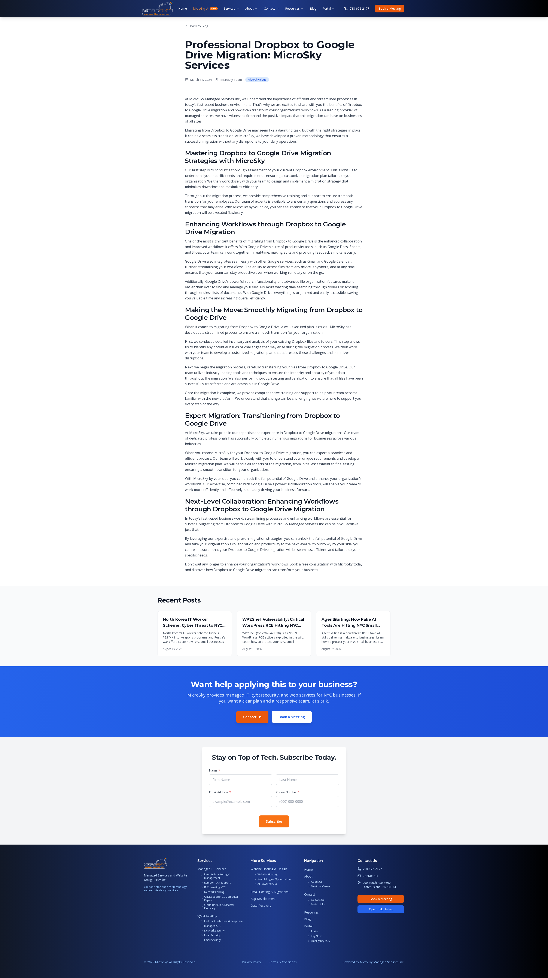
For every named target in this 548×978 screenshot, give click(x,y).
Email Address (220, 792)
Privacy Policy (251, 962)
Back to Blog (199, 26)
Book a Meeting (389, 8)
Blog (313, 8)
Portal (326, 8)
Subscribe (274, 821)
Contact (269, 8)
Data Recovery (261, 905)
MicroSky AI (204, 8)
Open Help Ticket (381, 909)
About (249, 8)
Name (214, 770)
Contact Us (252, 717)
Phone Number (287, 792)
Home (182, 8)
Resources (292, 8)
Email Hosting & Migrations (270, 892)
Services (229, 8)
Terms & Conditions (283, 962)
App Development (263, 899)
